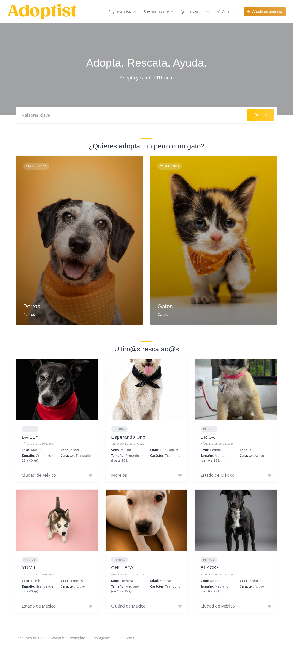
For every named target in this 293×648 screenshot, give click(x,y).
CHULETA (122, 567)
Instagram (101, 637)
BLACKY (210, 567)
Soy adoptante (156, 11)
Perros (31, 306)
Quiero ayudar (192, 11)
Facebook (126, 637)
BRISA (208, 437)
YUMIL (29, 567)
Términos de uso (30, 637)
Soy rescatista (120, 11)
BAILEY (30, 437)
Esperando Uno (128, 437)
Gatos (165, 306)
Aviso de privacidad (68, 637)
